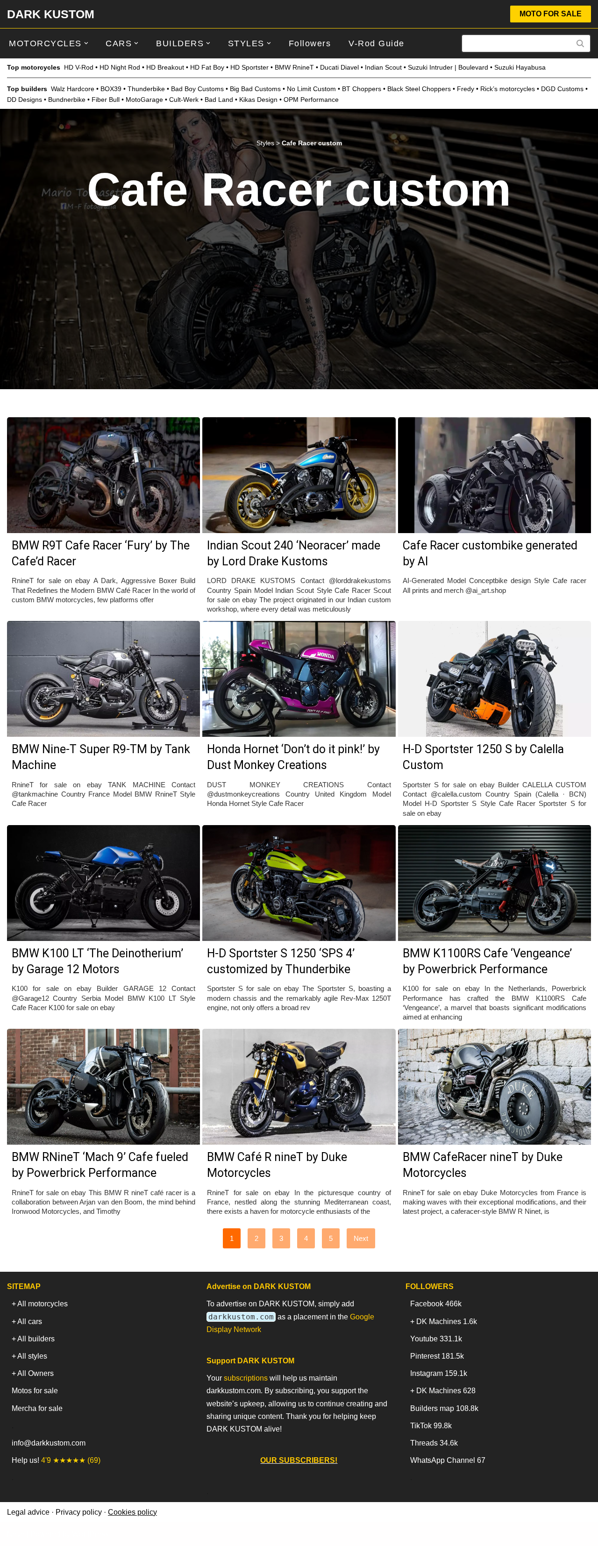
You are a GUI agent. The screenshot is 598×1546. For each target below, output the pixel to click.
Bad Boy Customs (197, 89)
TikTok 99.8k (431, 1426)
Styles (265, 143)
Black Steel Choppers (419, 89)
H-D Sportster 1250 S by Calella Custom (483, 757)
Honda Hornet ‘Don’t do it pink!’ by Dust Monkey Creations (293, 757)
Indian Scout (383, 67)
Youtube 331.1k (436, 1339)
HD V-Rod (78, 67)
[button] (86, 43)
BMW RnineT (294, 67)
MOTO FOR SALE (551, 14)
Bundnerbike (66, 99)
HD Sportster (249, 67)
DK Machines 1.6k (446, 1321)
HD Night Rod (120, 67)
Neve (16, 1534)
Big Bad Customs (255, 89)
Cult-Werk (184, 99)
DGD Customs (562, 89)
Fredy (465, 89)
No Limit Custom (311, 89)
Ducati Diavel (339, 67)
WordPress (90, 1534)
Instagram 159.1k (438, 1373)
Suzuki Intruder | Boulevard (448, 67)
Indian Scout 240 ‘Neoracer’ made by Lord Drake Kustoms (293, 553)
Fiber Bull (106, 99)
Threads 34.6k (434, 1443)
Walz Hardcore (72, 89)
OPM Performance (311, 99)
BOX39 (110, 89)
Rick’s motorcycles (507, 89)
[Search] (580, 43)
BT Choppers (361, 89)
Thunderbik (144, 89)
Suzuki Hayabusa (520, 67)
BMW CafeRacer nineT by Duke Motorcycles (482, 1165)
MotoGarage (144, 99)
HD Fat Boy (207, 67)
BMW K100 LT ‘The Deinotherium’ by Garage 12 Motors (97, 961)
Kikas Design (258, 99)
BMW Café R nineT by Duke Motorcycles (277, 1165)
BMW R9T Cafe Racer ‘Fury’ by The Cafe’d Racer (101, 553)
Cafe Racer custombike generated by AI (490, 553)
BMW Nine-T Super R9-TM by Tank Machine (101, 757)
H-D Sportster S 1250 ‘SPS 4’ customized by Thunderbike (281, 961)
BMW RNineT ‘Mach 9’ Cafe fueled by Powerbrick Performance (100, 1165)
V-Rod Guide (377, 43)
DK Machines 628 (446, 1391)
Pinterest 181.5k (437, 1356)
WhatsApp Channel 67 (447, 1460)
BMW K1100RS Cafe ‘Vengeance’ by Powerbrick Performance (487, 961)
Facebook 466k (436, 1304)
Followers (310, 43)
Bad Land (219, 99)
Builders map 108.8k (444, 1408)
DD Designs (24, 99)
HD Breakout (165, 67)
